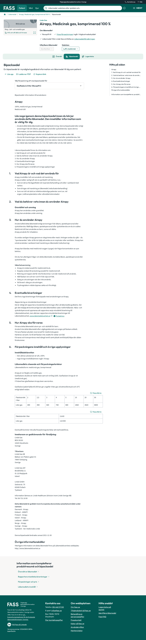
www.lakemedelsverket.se (40, 316)
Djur (37, 8)
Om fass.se (75, 607)
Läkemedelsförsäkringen (84, 39)
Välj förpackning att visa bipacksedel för (31, 81)
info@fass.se (56, 610)
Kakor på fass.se (77, 623)
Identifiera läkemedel (107, 613)
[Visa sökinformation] (124, 8)
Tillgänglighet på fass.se (81, 610)
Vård (31, 8)
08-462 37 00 (58, 607)
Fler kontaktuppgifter (54, 620)
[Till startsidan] (5, 14)
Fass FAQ (102, 616)
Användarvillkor (77, 627)
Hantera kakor (77, 630)
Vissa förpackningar (65, 34)
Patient (22, 8)
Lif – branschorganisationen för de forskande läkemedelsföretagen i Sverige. (21, 617)
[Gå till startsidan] (9, 8)
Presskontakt (76, 620)
